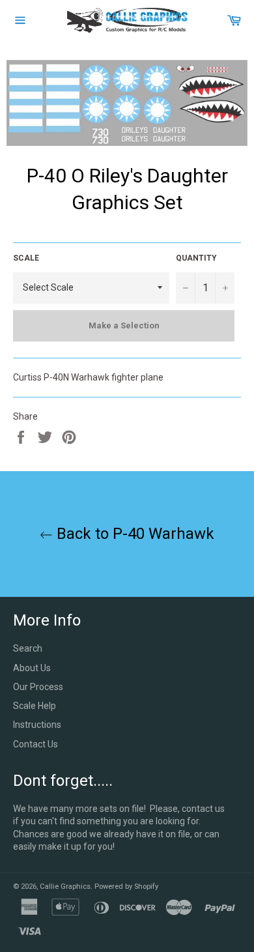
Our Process (38, 687)
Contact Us (35, 744)
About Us (32, 668)
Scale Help (34, 705)
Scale (26, 258)
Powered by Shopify (126, 886)
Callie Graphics (65, 886)
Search (27, 648)
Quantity (196, 258)
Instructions (37, 724)
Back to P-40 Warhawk (133, 534)
